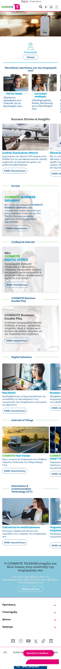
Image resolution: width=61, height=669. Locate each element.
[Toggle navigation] (56, 6)
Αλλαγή (30, 57)
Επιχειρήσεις (35, 1)
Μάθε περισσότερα (17, 228)
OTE (5, 652)
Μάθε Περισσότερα (14, 170)
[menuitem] (13, 640)
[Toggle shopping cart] (51, 7)
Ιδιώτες (24, 1)
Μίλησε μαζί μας (31, 588)
